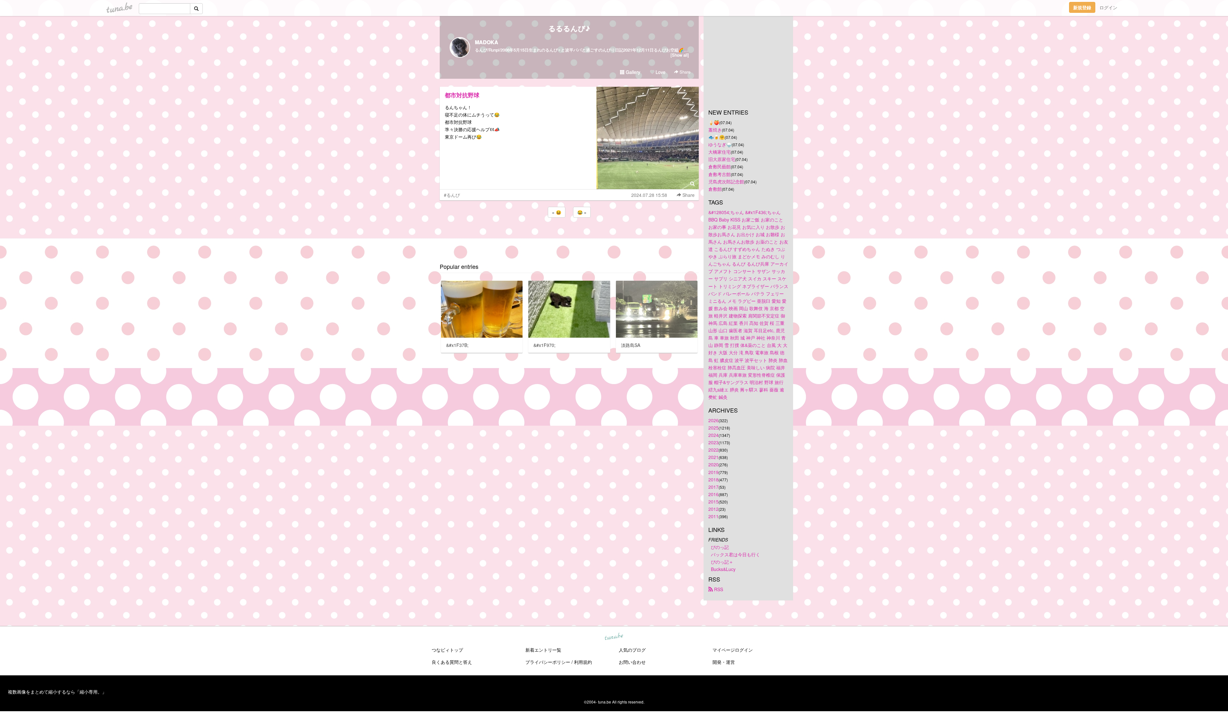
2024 (713, 435)
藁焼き (715, 129)
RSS (718, 589)
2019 (713, 472)
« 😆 (556, 212)
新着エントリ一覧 (543, 650)
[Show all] (680, 55)
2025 (713, 427)
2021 (713, 457)
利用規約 (583, 662)
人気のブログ (632, 650)
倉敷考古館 (719, 174)
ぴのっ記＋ (722, 562)
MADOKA (486, 42)
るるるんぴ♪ (569, 28)
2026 (713, 420)
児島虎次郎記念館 (726, 181)
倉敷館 (715, 189)
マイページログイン (732, 650)
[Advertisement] (569, 236)
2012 (713, 509)
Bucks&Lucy (723, 569)
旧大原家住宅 (721, 159)
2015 (713, 501)
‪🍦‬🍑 (713, 122)
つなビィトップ (447, 650)
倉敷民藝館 (719, 166)
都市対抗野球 (462, 95)
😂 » (581, 212)
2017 (713, 487)
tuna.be (614, 637)
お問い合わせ (632, 662)
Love (659, 72)
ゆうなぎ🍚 (720, 144)
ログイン (1108, 7)
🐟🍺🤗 (716, 137)
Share (684, 72)
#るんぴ (452, 195)
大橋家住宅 (719, 152)
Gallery (632, 72)
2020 (713, 464)
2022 (713, 449)
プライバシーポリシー (547, 662)
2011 (713, 516)
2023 (713, 442)
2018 (713, 479)
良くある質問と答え (452, 662)
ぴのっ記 (720, 547)
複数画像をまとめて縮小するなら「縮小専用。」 (57, 691)
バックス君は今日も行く (735, 554)
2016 (713, 494)
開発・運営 (723, 662)
